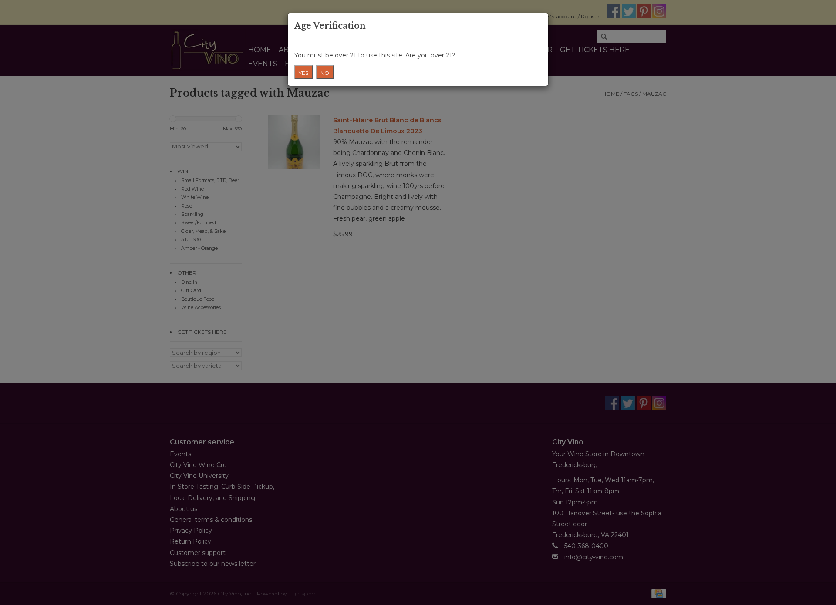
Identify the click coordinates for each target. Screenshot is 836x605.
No (324, 73)
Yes (303, 73)
